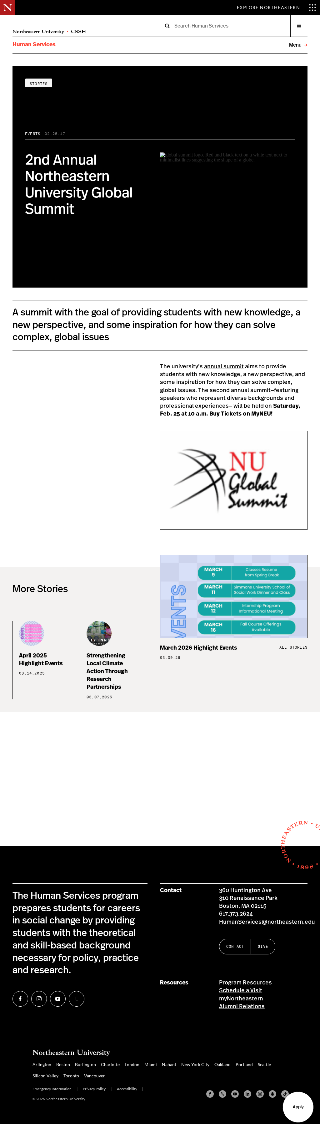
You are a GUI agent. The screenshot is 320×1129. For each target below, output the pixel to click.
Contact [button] (235, 946)
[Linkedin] (247, 1094)
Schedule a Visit (240, 991)
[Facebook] (210, 1094)
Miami (150, 1064)
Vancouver (94, 1075)
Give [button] (263, 946)
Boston (63, 1064)
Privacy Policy (94, 1088)
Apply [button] (298, 1107)
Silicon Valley (45, 1075)
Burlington (85, 1064)
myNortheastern (241, 999)
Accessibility (127, 1088)
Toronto (71, 1075)
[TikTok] (285, 1094)
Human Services (34, 45)
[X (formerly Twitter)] (222, 1094)
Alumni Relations (242, 1006)
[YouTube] (235, 1094)
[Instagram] (260, 1094)
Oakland (222, 1064)
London (132, 1064)
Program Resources (245, 983)
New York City (195, 1064)
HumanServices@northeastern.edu (267, 922)
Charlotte (110, 1064)
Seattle (264, 1064)
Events (32, 133)
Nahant (169, 1064)
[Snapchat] (272, 1094)
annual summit (224, 367)
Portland (244, 1064)
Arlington (41, 1064)
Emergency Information (52, 1088)
